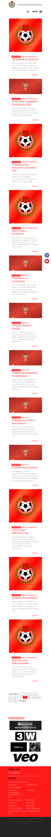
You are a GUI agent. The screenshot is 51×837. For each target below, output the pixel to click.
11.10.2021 (16, 370)
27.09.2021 (16, 595)
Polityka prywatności (15, 819)
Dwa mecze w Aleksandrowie (20, 662)
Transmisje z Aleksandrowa (20, 531)
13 (15, 701)
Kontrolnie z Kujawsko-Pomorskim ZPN (25, 103)
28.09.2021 (16, 465)
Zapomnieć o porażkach (19, 232)
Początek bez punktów (25, 467)
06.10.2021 (16, 417)
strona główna (14, 773)
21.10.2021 (16, 228)
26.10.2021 (16, 162)
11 (40, 697)
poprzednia (13, 694)
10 (35, 697)
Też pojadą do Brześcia (25, 59)
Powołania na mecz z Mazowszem (24, 421)
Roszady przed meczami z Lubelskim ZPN (24, 167)
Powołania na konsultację (19, 279)
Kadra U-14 (25, 57)
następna (22, 701)
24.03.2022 (16, 99)
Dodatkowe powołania (25, 597)
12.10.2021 (16, 323)
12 (10, 701)
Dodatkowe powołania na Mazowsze (25, 374)
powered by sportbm (35, 819)
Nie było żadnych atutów (22, 327)
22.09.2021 (16, 658)
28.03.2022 (16, 57)
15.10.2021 (16, 275)
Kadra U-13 (33, 57)
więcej (34, 75)
